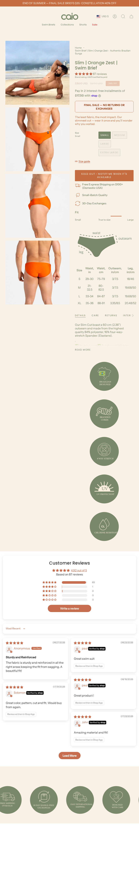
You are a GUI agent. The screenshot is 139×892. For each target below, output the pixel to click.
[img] (14, 643)
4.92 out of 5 (79, 570)
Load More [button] (70, 755)
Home (78, 47)
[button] (48, 25)
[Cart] (131, 16)
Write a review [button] (69, 608)
